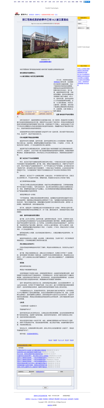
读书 (57, 1)
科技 (38, 1)
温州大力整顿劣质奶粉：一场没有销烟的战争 (31, 359)
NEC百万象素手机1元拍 (46, 112)
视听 (30, 1)
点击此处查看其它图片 (45, 61)
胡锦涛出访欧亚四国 (82, 70)
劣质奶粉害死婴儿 (32, 334)
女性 (54, 1)
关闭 (71, 340)
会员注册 (70, 399)
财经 (34, 1)
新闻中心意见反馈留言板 (40, 395)
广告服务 (40, 399)
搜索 (77, 1)
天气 (65, 1)
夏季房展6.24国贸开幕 (46, 114)
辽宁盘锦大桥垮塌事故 (83, 79)
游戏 (50, 1)
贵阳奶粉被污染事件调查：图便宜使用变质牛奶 (32, 365)
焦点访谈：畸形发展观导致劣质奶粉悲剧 (30, 354)
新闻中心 (37, 14)
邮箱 (73, 1)
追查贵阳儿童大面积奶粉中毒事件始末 (29, 352)
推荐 (55, 340)
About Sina (34, 399)
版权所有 (50, 405)
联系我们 (45, 399)
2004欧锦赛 (80, 83)
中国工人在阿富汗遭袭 (83, 68)
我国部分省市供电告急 (83, 76)
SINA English (63, 399)
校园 (61, 1)
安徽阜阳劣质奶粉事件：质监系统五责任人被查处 (33, 356)
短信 (69, 1)
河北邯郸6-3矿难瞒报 (83, 78)
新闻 (19, 1)
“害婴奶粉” (57, 82)
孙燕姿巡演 (86, 81)
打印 (67, 340)
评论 (50, 340)
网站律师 (57, 399)
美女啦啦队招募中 (30, 114)
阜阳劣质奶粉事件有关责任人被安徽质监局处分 (32, 363)
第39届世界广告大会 (31, 112)
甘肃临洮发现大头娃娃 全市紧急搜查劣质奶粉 (31, 350)
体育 (23, 1)
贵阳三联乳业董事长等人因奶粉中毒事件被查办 (32, 367)
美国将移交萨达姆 (82, 72)
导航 (81, 1)
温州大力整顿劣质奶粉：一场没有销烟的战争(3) (32, 357)
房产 (46, 1)
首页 (15, 1)
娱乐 (26, 1)
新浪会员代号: (40, 371)
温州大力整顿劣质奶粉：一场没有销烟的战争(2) (32, 361)
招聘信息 (51, 399)
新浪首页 (31, 14)
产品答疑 (76, 399)
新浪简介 (28, 399)
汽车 (42, 1)
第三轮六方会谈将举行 (83, 74)
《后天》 (79, 81)
